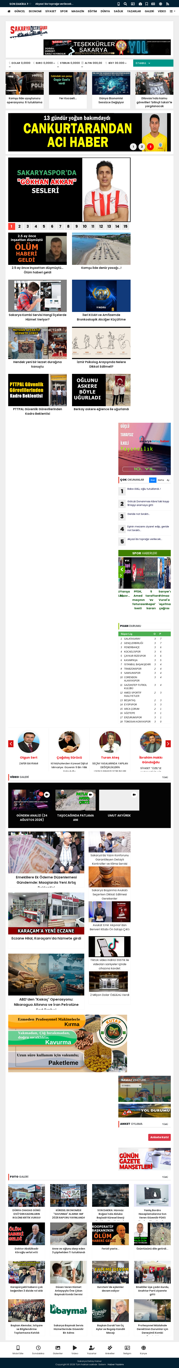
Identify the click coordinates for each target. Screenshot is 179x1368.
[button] (172, 11)
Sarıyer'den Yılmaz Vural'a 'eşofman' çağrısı (151, 600)
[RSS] (167, 3)
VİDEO (162, 11)
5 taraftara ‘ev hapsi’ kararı (138, 600)
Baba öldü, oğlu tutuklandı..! (141, 491)
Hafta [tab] (161, 480)
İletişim (127, 1353)
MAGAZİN (77, 11)
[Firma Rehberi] (140, 3)
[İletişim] (132, 3)
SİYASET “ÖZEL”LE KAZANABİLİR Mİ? (110, 764)
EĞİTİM (92, 11)
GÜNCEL (19, 11)
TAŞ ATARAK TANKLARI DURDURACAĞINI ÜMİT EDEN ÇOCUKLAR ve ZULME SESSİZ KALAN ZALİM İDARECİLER (150, 766)
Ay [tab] (168, 480)
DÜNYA (105, 11)
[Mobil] (118, 3)
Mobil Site (18, 1353)
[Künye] (160, 3)
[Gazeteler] (153, 3)
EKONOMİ (35, 11)
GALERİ (149, 11)
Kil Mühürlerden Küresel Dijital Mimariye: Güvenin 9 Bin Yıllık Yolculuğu (28, 764)
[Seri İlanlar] (147, 3)
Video (74, 1353)
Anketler (110, 1353)
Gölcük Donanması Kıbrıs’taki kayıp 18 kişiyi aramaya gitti (144, 504)
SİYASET (50, 11)
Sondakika (38, 1353)
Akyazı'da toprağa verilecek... (141, 541)
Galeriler (58, 1353)
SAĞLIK (118, 11)
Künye (143, 1353)
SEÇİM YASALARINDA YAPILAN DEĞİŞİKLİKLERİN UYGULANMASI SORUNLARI (69, 764)
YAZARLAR (134, 11)
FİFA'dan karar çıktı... (165, 596)
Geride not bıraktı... (47, 4)
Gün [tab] (153, 480)
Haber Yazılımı (116, 1364)
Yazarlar (91, 1353)
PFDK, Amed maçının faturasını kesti (125, 600)
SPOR (64, 11)
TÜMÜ (165, 777)
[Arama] (125, 3)
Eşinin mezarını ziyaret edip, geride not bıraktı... (144, 529)
